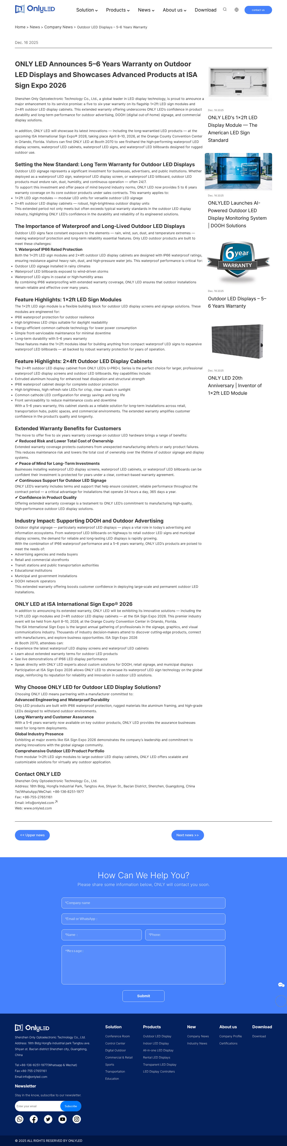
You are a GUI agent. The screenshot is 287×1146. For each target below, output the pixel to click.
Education (112, 1078)
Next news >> (187, 835)
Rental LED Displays (156, 1057)
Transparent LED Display (159, 1064)
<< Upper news (32, 835)
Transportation (115, 1071)
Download (206, 10)
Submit (143, 996)
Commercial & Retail (119, 1057)
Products (116, 10)
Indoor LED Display (156, 1043)
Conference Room (117, 1036)
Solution (85, 10)
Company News (58, 27)
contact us (258, 10)
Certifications (228, 1043)
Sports (109, 1064)
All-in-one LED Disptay (158, 1050)
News (145, 10)
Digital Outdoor (115, 1050)
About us (173, 10)
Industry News (197, 1043)
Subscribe (71, 1106)
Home (20, 27)
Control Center (115, 1043)
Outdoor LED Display (157, 1036)
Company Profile (230, 1036)
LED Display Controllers (159, 1071)
